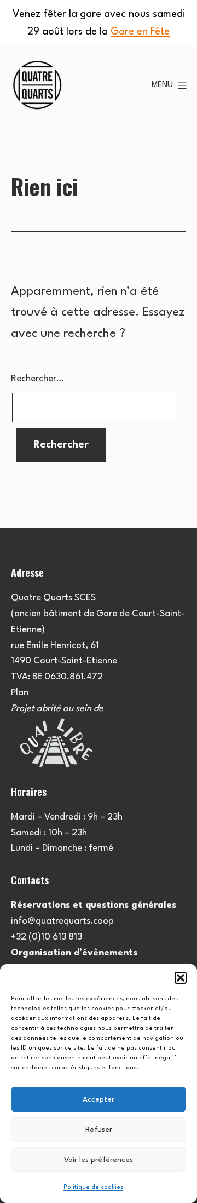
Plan (19, 692)
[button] (180, 977)
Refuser (98, 1129)
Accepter (98, 1099)
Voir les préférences (98, 1160)
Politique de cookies (93, 1187)
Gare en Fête (140, 32)
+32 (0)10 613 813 (46, 937)
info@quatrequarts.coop (62, 921)
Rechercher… (37, 378)
